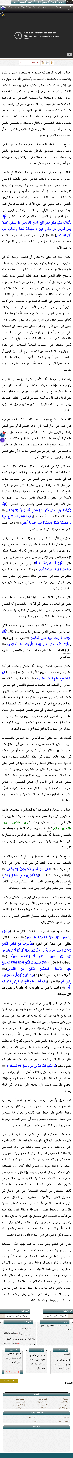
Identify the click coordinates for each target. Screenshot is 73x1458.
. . (2, 1455)
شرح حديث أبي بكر (33, 7)
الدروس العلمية (20, 1407)
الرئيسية (65, 1399)
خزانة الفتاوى (64, 1402)
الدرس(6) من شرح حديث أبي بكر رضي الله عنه (61, 1370)
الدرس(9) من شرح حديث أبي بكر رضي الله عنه (55, 1318)
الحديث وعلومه (46, 7)
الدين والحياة (42, 1405)
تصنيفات (44, 1407)
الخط (33, 62)
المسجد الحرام (42, 1399)
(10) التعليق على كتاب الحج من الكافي (53, 1330)
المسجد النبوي (20, 1399)
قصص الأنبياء (20, 1402)
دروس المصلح (56, 7)
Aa (23, 62)
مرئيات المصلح (67, 7)
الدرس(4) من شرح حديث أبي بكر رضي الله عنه (61, 1356)
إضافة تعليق (8, 1381)
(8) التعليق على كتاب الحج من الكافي (54, 1342)
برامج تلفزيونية (42, 1402)
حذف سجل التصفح (11, 1372)
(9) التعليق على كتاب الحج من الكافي (54, 1336)
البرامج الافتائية (63, 1407)
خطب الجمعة (64, 1405)
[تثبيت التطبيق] (2, 440)
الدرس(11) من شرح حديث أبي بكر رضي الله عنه (17, 1318)
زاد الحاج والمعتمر (19, 1405)
